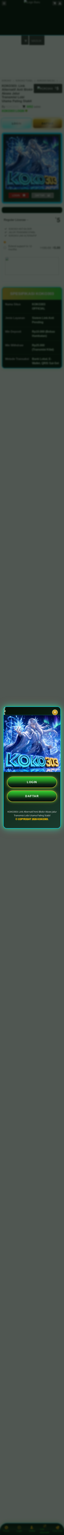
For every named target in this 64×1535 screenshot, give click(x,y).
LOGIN (32, 782)
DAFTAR (32, 796)
